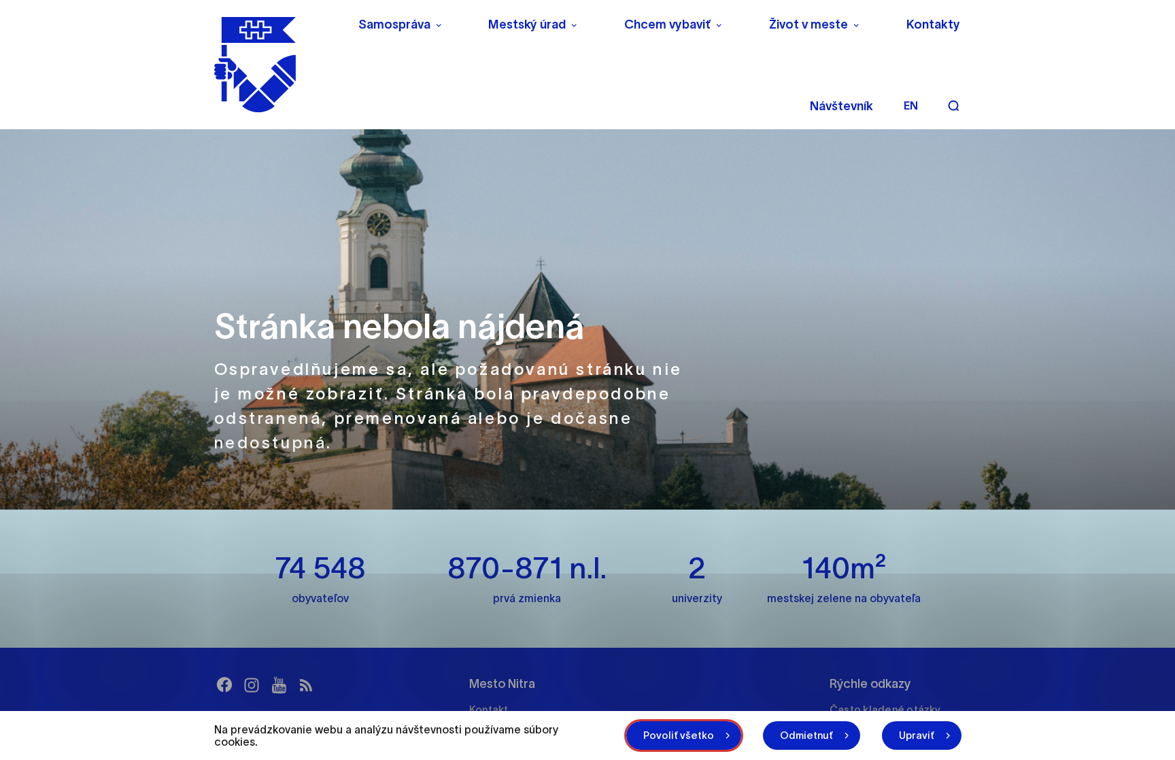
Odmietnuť (806, 735)
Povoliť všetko (678, 735)
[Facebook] (224, 685)
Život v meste (808, 24)
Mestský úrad (527, 24)
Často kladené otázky (885, 709)
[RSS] (306, 685)
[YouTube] (279, 685)
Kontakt (489, 709)
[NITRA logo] (277, 64)
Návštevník (841, 106)
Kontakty (933, 24)
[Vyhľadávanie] (953, 105)
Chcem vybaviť (667, 24)
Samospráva (394, 24)
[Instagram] (251, 685)
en (911, 105)
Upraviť (916, 735)
